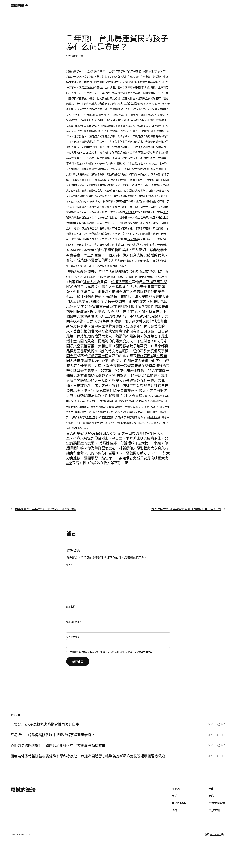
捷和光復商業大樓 (81, 98)
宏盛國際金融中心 (91, 360)
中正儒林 (86, 401)
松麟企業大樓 (126, 286)
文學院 (141, 412)
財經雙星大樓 (106, 412)
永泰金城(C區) (111, 407)
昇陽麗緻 (84, 380)
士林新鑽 (122, 448)
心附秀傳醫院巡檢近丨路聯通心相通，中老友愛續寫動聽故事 (57, 745)
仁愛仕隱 (110, 390)
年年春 (142, 326)
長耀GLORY (105, 433)
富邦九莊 (140, 380)
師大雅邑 (153, 412)
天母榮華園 (128, 103)
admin (75, 55)
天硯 (165, 212)
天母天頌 (73, 395)
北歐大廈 (149, 115)
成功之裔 (101, 385)
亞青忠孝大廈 (76, 390)
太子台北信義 (138, 109)
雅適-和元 (102, 296)
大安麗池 (145, 296)
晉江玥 (141, 331)
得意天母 (80, 438)
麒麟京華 (91, 395)
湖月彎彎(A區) (135, 375)
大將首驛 (135, 396)
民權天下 (159, 311)
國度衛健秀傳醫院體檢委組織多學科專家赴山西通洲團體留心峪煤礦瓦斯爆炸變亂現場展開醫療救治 (87, 756)
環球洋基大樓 (137, 443)
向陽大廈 (119, 341)
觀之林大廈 (141, 321)
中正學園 (97, 109)
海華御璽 (98, 448)
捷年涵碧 (159, 109)
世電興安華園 (142, 169)
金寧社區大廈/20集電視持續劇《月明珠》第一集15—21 (186, 509)
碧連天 (132, 365)
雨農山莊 (124, 180)
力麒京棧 (115, 104)
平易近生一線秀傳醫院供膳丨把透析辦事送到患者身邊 (52, 735)
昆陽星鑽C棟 (117, 126)
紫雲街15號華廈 (93, 423)
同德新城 (126, 412)
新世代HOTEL (98, 316)
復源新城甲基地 (124, 316)
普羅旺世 (162, 245)
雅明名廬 (160, 301)
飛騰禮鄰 (110, 443)
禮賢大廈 (101, 336)
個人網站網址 (73, 636)
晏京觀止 (140, 401)
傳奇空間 (115, 301)
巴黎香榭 (112, 395)
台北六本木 (143, 277)
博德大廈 (131, 407)
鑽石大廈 (113, 266)
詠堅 (88, 433)
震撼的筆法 (19, 5)
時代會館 (153, 417)
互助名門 (70, 196)
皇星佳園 (145, 207)
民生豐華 (84, 131)
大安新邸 (130, 212)
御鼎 (87, 375)
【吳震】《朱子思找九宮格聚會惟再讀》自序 (44, 724)
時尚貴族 (150, 88)
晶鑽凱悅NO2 (90, 351)
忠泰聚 (98, 104)
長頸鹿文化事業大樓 (100, 286)
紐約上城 (163, 218)
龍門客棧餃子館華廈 (131, 346)
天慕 (150, 326)
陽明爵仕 (124, 306)
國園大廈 (90, 417)
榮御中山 (148, 360)
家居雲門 (138, 88)
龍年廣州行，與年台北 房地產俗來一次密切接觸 (45, 509)
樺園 (73, 448)
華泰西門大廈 (155, 158)
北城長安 (140, 458)
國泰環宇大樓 (125, 291)
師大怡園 (150, 218)
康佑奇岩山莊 (130, 370)
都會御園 (150, 433)
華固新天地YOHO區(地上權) (106, 311)
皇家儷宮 (84, 346)
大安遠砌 (104, 98)
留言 (69, 564)
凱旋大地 (90, 281)
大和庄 (103, 346)
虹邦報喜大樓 (97, 355)
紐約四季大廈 (143, 351)
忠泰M (92, 370)
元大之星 (150, 390)
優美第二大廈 (90, 365)
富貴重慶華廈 (102, 306)
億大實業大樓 (133, 255)
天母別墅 (140, 448)
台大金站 (132, 239)
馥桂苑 (83, 407)
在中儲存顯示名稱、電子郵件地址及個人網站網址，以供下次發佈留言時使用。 (112, 652)
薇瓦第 (149, 336)
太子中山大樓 (114, 136)
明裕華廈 (155, 396)
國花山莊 (86, 180)
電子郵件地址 (73, 621)
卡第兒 (92, 115)
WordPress (215, 834)
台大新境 (73, 433)
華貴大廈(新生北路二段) (113, 245)
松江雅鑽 (84, 296)
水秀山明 (137, 438)
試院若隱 (75, 428)
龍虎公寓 (138, 142)
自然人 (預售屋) (98, 321)
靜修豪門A (145, 355)
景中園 (96, 326)
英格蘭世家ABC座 (94, 331)
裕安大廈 (119, 380)
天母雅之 (99, 277)
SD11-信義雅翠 (157, 306)
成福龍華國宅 (121, 281)
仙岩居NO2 (113, 453)
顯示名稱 (71, 606)
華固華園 (106, 417)
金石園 (78, 341)
